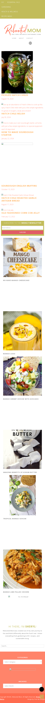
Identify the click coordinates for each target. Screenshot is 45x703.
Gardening (6, 7)
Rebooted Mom (22, 29)
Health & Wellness (9, 11)
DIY (2, 2)
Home (14, 38)
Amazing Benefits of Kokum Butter (20, 472)
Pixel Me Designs (39, 699)
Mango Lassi (9, 353)
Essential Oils (13, 2)
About (21, 38)
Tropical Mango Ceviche (14, 518)
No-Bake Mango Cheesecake (16, 280)
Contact (29, 38)
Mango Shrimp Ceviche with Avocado (21, 399)
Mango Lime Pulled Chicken (16, 592)
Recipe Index (6, 16)
